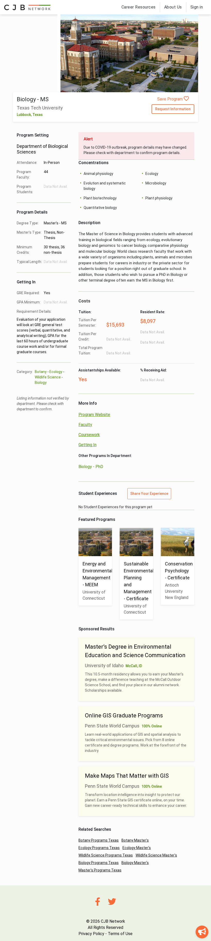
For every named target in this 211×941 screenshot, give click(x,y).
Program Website (94, 414)
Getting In (87, 444)
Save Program (170, 99)
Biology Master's (135, 863)
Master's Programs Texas (99, 870)
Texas (37, 115)
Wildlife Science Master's (156, 855)
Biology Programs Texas (98, 863)
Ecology (55, 372)
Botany (41, 372)
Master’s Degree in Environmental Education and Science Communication (135, 650)
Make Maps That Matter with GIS (127, 776)
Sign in (196, 7)
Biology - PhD (90, 466)
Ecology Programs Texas (99, 848)
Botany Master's (135, 840)
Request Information (173, 109)
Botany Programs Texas (98, 840)
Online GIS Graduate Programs (124, 715)
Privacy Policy (91, 933)
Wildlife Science (48, 377)
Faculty (85, 424)
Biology (41, 382)
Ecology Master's (136, 848)
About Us (173, 7)
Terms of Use (120, 933)
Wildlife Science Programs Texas (105, 855)
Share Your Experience (149, 493)
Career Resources (138, 7)
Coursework (89, 434)
